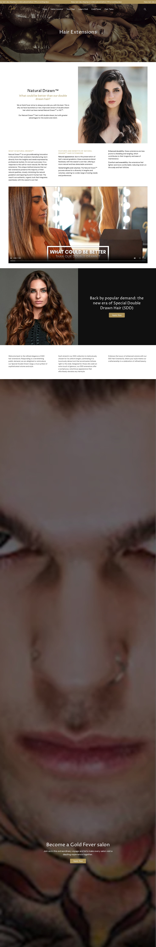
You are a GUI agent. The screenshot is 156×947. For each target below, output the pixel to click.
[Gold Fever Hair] (15, 9)
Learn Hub (83, 9)
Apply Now (117, 315)
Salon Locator (57, 9)
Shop (44, 9)
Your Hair (71, 9)
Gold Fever (96, 9)
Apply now (78, 861)
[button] (145, 9)
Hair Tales (109, 9)
